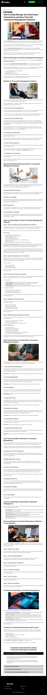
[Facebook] (4, 12)
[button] (23, 653)
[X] (5, 12)
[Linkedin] (7, 12)
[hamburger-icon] (24, 2)
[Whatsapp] (10, 12)
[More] (11, 12)
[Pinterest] (8, 12)
